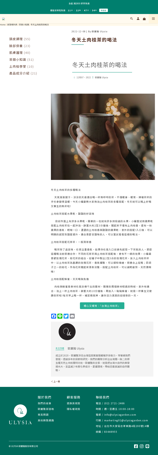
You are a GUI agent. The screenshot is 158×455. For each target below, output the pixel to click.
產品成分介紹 (23, 73)
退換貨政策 (73, 403)
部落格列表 (12, 24)
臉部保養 (20, 46)
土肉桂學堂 (21, 66)
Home (3, 24)
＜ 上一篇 (55, 381)
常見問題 (43, 414)
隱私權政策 (73, 409)
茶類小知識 (24, 24)
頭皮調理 (20, 39)
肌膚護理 (20, 52)
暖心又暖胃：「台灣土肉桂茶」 (102, 306)
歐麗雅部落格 (46, 409)
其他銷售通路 (46, 420)
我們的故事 (44, 403)
